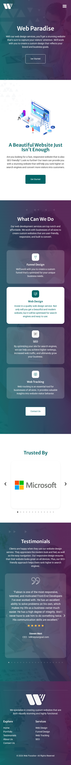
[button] (64, 6)
